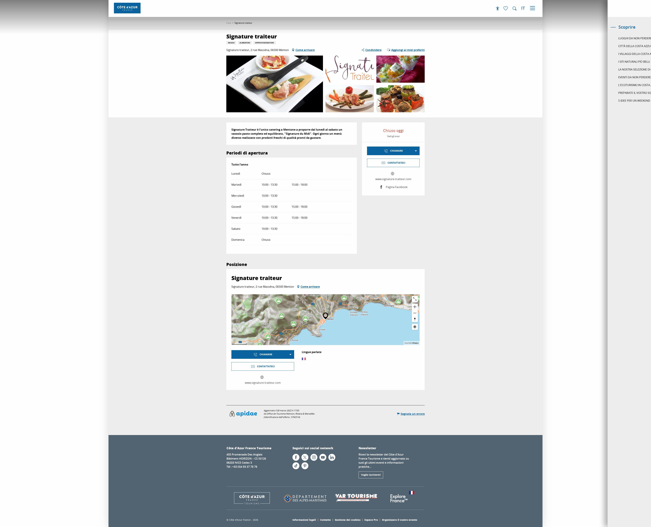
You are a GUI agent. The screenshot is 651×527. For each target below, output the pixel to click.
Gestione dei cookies (347, 519)
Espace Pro (371, 519)
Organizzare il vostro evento (399, 519)
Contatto (325, 519)
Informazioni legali (304, 519)
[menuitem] (127, 8)
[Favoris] (506, 8)
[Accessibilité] (497, 8)
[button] (514, 8)
